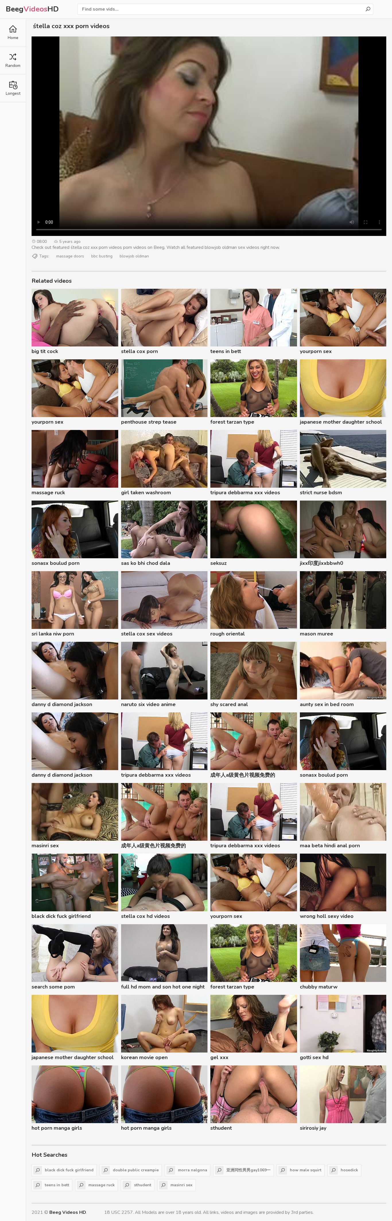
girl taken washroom (146, 492)
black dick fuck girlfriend (61, 916)
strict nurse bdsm (321, 492)
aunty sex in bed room (327, 704)
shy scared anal (229, 704)
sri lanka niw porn (53, 633)
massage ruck (48, 492)
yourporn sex (316, 351)
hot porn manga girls (57, 1128)
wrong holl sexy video (327, 916)
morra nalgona (192, 1170)
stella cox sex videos (146, 633)
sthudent (221, 1128)
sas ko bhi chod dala (145, 563)
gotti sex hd (314, 1057)
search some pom (53, 986)
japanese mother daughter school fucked (341, 422)
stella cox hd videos (145, 916)
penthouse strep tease (148, 421)
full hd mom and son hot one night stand (163, 987)
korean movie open (144, 1057)
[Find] (367, 9)
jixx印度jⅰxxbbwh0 (321, 563)
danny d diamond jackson (62, 704)
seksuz (218, 563)
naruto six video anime (148, 704)
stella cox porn (139, 351)
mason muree (316, 633)
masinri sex (45, 845)
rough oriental (227, 633)
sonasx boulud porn (55, 563)
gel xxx (219, 1057)
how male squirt (305, 1170)
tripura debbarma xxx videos (245, 492)
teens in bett (225, 351)
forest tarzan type (232, 421)
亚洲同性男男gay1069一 (248, 1170)
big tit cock (45, 351)
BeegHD (32, 9)
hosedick (349, 1170)
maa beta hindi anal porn (330, 845)
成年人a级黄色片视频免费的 (242, 775)
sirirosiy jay (313, 1128)
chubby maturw (318, 986)
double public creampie (136, 1170)
